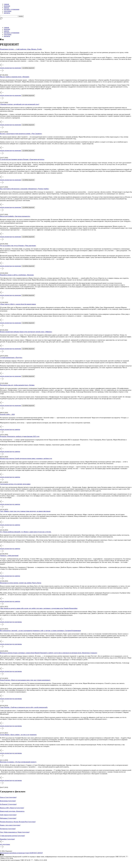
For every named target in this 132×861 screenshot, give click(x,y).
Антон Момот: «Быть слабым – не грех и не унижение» (18, 734)
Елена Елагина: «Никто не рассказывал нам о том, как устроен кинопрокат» (25, 680)
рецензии (7, 6)
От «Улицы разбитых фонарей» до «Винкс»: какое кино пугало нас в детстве (25, 532)
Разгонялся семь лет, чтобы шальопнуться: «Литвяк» (17, 385)
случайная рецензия (28, 68)
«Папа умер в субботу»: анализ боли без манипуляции (18, 304)
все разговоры (17, 622)
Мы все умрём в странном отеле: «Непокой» (14, 77)
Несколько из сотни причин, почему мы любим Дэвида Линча (20, 583)
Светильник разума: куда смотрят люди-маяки (15, 484)
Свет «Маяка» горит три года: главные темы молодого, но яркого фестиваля (25, 511)
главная (6, 4)
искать (21, 16)
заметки (6, 7)
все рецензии (16, 68)
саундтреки (7, 11)
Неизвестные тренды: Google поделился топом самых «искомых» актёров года (26, 458)
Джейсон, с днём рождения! (9, 555)
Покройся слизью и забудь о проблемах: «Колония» (17, 275)
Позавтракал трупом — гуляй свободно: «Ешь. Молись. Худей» (21, 49)
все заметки (16, 429)
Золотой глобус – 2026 (7, 414)
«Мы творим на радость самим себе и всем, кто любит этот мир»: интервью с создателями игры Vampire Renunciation (38, 608)
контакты (7, 13)
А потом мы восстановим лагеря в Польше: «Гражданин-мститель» (22, 159)
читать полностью (6, 68)
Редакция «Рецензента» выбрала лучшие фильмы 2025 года (19, 436)
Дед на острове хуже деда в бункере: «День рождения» (18, 245)
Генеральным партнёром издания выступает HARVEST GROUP (21, 853)
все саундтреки (5, 844)
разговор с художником (11, 9)
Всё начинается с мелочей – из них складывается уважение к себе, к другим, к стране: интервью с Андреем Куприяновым (40, 630)
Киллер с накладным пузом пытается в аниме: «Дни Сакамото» (21, 133)
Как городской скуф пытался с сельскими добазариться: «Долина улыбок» (24, 189)
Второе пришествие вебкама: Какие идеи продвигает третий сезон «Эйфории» (26, 332)
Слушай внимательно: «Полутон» (11, 357)
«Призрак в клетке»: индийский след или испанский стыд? (19, 104)
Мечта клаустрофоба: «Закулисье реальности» (15, 216)
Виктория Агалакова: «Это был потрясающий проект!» (18, 762)
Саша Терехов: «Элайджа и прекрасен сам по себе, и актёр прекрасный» (24, 707)
